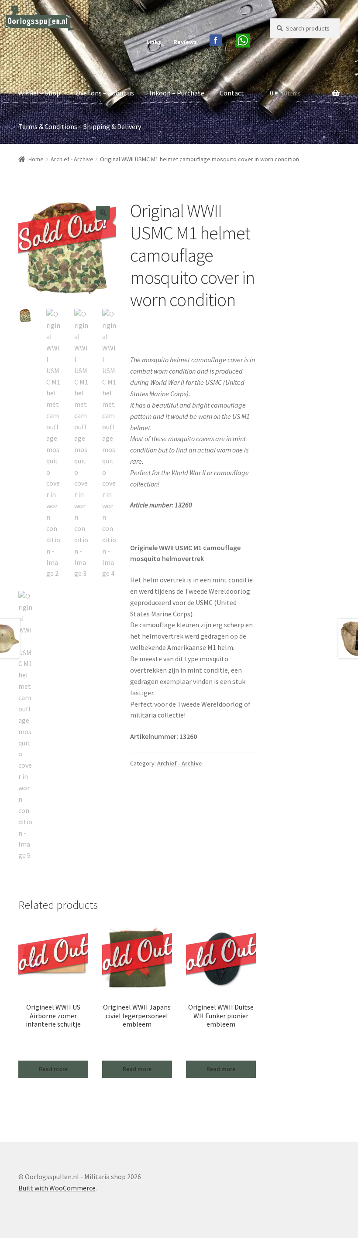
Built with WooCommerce (57, 1188)
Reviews (185, 42)
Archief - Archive (72, 159)
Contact (232, 92)
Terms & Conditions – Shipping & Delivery (79, 126)
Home (36, 159)
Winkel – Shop (39, 92)
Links (153, 42)
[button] (103, 213)
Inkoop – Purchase (176, 92)
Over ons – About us (105, 92)
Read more (53, 1069)
